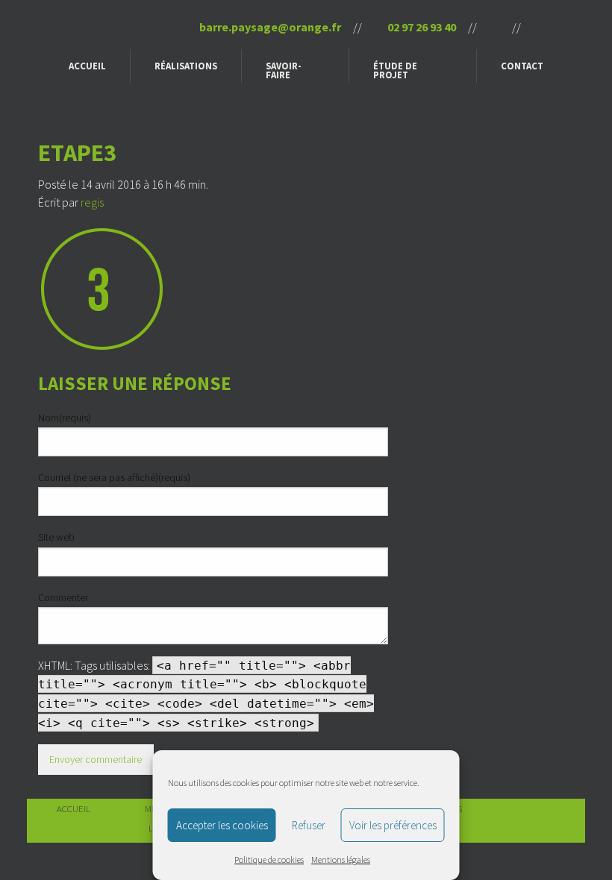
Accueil (87, 66)
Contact (522, 66)
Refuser (308, 825)
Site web (56, 537)
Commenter (63, 597)
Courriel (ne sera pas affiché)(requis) (114, 477)
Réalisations (185, 66)
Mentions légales (340, 859)
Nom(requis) (64, 417)
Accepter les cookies (222, 825)
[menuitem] (88, 66)
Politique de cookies (269, 859)
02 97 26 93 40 (420, 26)
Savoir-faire (284, 70)
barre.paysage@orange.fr (269, 26)
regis (92, 202)
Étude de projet (395, 70)
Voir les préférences (393, 825)
